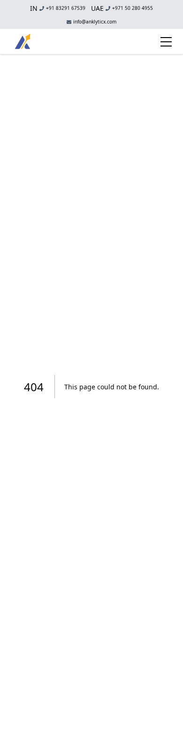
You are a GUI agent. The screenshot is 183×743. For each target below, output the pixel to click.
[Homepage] (23, 41)
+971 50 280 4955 (122, 8)
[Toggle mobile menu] (166, 41)
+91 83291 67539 (57, 8)
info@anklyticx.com (94, 22)
